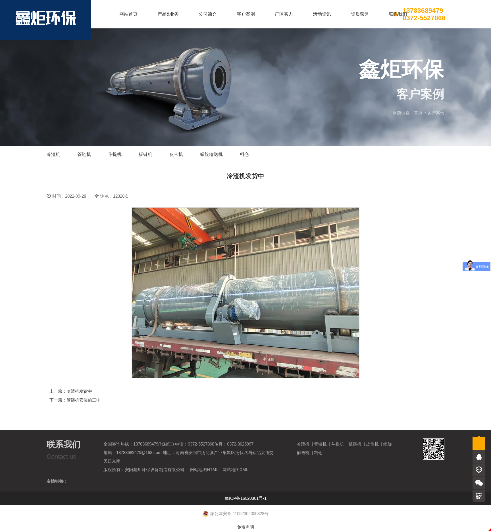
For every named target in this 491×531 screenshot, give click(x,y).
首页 (418, 112)
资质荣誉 (360, 14)
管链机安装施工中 (83, 400)
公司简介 (208, 14)
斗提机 (115, 154)
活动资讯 (322, 14)
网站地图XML (235, 469)
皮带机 (176, 154)
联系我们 (398, 14)
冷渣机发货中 (79, 391)
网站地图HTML (204, 469)
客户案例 (246, 14)
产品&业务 (168, 14)
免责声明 (245, 527)
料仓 (244, 154)
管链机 (84, 154)
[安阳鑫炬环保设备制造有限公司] (45, 20)
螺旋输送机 (211, 154)
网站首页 (128, 14)
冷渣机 (53, 154)
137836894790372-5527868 (424, 14)
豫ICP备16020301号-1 (246, 498)
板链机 (145, 154)
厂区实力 (284, 14)
